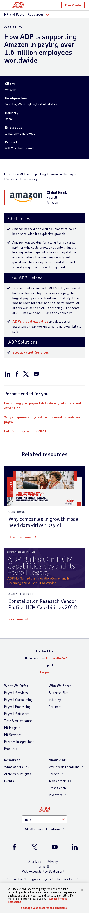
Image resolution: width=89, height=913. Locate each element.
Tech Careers (58, 781)
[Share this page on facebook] (16, 373)
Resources (12, 760)
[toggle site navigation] (6, 5)
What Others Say (16, 767)
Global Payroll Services (30, 352)
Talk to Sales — (44, 658)
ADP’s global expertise (30, 321)
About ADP (57, 760)
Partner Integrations (19, 742)
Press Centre (58, 788)
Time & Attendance (18, 721)
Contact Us (44, 651)
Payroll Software (16, 714)
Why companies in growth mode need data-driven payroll (42, 419)
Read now (16, 619)
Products (10, 749)
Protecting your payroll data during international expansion (42, 405)
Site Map (34, 861)
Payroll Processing (17, 707)
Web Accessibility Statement (43, 871)
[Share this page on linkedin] (7, 373)
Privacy (52, 861)
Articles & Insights (17, 774)
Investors (55, 795)
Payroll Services (16, 693)
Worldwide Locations (64, 767)
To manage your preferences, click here (43, 907)
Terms (41, 866)
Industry (55, 700)
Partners (55, 707)
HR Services (13, 735)
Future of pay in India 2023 (25, 431)
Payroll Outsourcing (18, 700)
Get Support (44, 665)
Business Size (59, 693)
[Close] (82, 889)
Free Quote (73, 5)
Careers (54, 774)
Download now (19, 537)
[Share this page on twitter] (25, 373)
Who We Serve (60, 686)
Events (9, 781)
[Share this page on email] (36, 373)
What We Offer (16, 686)
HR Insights (12, 728)
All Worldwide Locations (42, 829)
